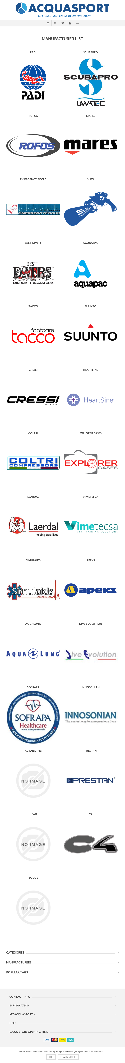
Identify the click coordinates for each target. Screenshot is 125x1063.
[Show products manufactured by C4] (91, 844)
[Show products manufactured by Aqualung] (33, 654)
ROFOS (33, 115)
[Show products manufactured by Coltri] (33, 463)
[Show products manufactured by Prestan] (91, 781)
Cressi (33, 369)
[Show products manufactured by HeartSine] (91, 400)
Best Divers (33, 242)
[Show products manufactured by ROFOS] (33, 146)
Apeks (90, 560)
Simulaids (33, 560)
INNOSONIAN (91, 687)
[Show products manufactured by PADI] (33, 82)
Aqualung (33, 623)
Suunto (90, 306)
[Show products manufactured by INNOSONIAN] (91, 717)
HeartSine (90, 369)
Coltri (33, 433)
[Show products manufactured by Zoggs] (33, 908)
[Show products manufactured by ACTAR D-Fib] (33, 781)
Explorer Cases (91, 433)
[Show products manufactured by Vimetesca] (91, 527)
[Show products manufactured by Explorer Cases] (91, 463)
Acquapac (90, 242)
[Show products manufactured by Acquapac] (91, 273)
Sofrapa (33, 687)
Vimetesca (90, 496)
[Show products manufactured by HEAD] (33, 844)
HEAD (33, 814)
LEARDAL (33, 496)
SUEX (90, 179)
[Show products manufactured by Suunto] (91, 336)
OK (51, 1057)
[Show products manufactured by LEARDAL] (33, 527)
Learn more (68, 1057)
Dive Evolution (90, 623)
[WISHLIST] (62, 23)
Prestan (91, 750)
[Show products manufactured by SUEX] (91, 209)
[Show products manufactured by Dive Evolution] (91, 654)
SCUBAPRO (90, 52)
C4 (90, 814)
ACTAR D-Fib (33, 750)
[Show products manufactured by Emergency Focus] (33, 209)
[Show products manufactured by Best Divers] (33, 273)
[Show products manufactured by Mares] (91, 146)
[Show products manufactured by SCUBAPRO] (91, 82)
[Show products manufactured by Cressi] (33, 400)
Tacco (33, 306)
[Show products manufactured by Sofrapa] (33, 717)
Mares (90, 115)
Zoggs (33, 877)
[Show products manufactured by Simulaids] (33, 590)
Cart (70, 23)
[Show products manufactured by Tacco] (33, 336)
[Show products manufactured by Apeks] (91, 590)
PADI (33, 52)
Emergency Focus (33, 179)
